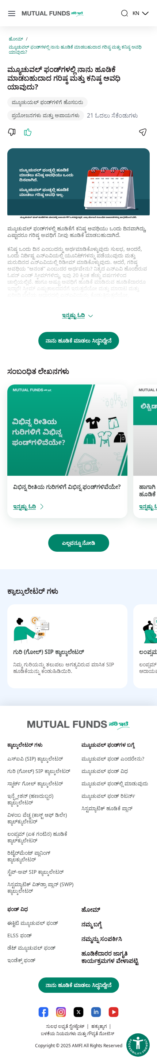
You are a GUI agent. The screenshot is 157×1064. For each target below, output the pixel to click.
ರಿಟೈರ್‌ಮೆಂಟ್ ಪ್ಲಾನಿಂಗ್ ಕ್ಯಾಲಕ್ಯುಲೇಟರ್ (28, 856)
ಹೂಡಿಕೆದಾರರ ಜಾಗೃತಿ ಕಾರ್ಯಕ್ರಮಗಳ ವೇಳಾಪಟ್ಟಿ (109, 957)
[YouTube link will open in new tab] (113, 1012)
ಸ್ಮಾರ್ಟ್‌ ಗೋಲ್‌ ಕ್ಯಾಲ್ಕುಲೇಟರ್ (35, 783)
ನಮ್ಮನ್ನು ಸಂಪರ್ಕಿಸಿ (101, 939)
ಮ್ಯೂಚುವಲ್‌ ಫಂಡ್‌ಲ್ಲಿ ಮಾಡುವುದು (114, 783)
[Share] (142, 132)
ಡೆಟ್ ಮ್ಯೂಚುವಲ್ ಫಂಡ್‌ (31, 947)
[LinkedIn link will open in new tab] (96, 1012)
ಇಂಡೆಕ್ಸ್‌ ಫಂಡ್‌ (21, 960)
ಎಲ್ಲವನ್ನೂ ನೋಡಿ (78, 542)
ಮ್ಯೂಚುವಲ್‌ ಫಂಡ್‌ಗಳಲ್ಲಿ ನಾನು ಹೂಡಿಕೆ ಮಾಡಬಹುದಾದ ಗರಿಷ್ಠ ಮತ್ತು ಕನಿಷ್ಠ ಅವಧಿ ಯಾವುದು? (75, 50)
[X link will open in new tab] (78, 1012)
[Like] (27, 132)
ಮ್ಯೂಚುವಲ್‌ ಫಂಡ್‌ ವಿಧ (104, 771)
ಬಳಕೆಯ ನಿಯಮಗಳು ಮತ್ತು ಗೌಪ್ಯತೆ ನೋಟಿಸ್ (77, 1033)
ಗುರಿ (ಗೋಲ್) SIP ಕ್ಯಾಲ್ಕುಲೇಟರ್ (48, 652)
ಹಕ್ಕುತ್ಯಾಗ (99, 1026)
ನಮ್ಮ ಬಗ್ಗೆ (91, 924)
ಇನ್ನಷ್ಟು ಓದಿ (73, 314)
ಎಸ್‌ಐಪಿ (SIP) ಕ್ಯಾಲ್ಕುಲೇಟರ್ (35, 758)
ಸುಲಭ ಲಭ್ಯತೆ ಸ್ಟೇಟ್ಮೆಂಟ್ (65, 1026)
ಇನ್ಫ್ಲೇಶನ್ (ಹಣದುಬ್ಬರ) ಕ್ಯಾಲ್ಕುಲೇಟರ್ (30, 799)
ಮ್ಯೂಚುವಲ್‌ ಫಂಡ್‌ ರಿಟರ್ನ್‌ (108, 795)
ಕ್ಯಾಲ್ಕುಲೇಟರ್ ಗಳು (25, 744)
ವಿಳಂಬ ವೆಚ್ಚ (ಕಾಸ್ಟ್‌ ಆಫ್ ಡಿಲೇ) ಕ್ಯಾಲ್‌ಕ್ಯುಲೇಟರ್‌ (37, 818)
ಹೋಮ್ (16, 39)
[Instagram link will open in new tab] (61, 1012)
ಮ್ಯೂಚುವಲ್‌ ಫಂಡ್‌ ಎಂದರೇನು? (112, 758)
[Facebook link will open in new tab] (43, 1012)
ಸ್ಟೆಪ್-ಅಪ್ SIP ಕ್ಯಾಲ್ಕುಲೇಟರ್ (35, 871)
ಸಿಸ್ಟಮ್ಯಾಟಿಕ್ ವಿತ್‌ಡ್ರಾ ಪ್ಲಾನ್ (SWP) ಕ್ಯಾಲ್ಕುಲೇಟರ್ (40, 887)
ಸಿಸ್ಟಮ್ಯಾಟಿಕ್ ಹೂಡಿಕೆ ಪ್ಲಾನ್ (107, 808)
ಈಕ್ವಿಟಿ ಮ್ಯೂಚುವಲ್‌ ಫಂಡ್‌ (32, 922)
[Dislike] (11, 132)
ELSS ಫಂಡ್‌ (19, 935)
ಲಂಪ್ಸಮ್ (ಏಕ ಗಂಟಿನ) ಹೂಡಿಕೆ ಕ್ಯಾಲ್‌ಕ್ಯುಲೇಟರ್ (37, 837)
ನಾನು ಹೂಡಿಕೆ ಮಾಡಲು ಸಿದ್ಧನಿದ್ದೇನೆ (79, 340)
